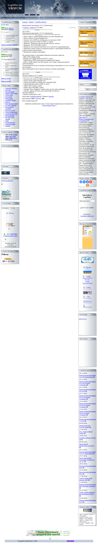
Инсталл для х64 (6, 78)
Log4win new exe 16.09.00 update (84, 426)
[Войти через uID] (80, 181)
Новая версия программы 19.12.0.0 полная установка (87, 383)
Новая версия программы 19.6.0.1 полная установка (87, 413)
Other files (82, 117)
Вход (38, 14)
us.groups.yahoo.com (87, 216)
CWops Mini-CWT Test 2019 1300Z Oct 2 (11, 136)
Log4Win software (40, 22)
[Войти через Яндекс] (90, 181)
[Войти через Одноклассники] (87, 185)
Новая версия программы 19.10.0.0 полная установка (87, 405)
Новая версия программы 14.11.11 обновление (87, 452)
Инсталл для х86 (6, 81)
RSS (94, 17)
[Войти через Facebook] (87, 181)
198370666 (13, 234)
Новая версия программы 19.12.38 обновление (87, 376)
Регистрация (32, 14)
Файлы (31, 22)
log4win (51, 96)
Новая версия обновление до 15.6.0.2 (86, 445)
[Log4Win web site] (87, 511)
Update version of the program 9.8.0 (85, 479)
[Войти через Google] (94, 181)
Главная (26, 14)
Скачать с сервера (29, 27)
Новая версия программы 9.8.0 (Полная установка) (87, 485)
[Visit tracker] (2, 184)
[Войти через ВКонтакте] (84, 181)
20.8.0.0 (11, 29)
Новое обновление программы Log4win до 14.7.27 (86, 459)
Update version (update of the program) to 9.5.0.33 (87, 493)
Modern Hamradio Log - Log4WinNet (86, 120)
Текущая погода (87, 238)
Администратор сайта (10, 236)
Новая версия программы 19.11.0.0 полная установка (87, 397)
